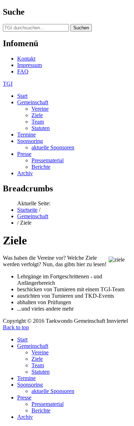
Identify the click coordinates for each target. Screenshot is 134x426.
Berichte (40, 167)
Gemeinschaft (32, 102)
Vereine (40, 109)
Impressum (29, 65)
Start (22, 96)
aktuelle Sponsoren (52, 147)
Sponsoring (30, 141)
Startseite (27, 210)
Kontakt (26, 59)
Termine (26, 134)
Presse (24, 154)
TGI (8, 84)
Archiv (25, 173)
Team (37, 122)
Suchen (81, 27)
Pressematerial (47, 160)
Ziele (37, 115)
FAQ (23, 71)
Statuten (40, 128)
